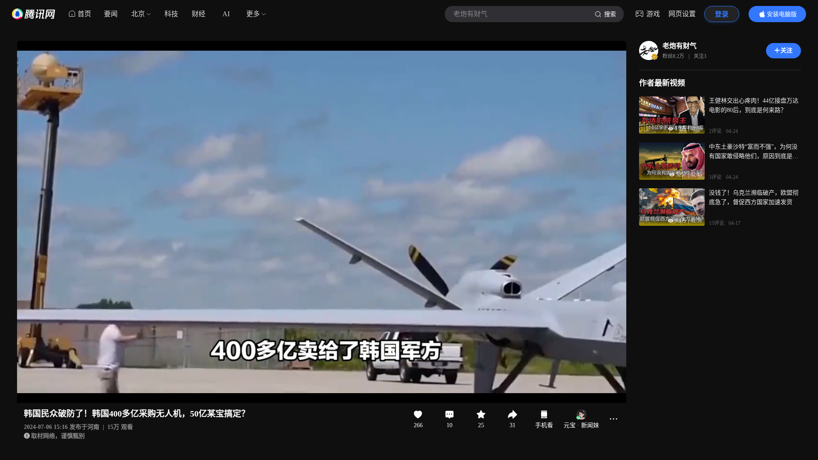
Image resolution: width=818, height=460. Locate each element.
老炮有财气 (679, 45)
